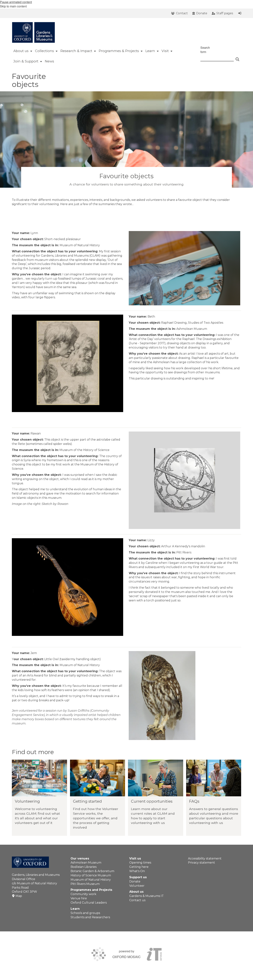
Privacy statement (201, 862)
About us (136, 891)
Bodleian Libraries (83, 867)
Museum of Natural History (91, 879)
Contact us (137, 900)
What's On (137, 871)
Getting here (139, 867)
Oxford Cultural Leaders (89, 902)
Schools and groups (85, 913)
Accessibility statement (205, 858)
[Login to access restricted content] (239, 13)
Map (19, 896)
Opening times (140, 862)
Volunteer (136, 885)
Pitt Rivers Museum (85, 884)
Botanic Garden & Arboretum (92, 871)
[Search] (237, 57)
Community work (83, 894)
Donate (134, 881)
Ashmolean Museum (86, 862)
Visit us (135, 858)
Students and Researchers (90, 917)
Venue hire (79, 898)
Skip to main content (13, 6)
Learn (75, 908)
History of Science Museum (91, 875)
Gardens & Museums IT (146, 896)
